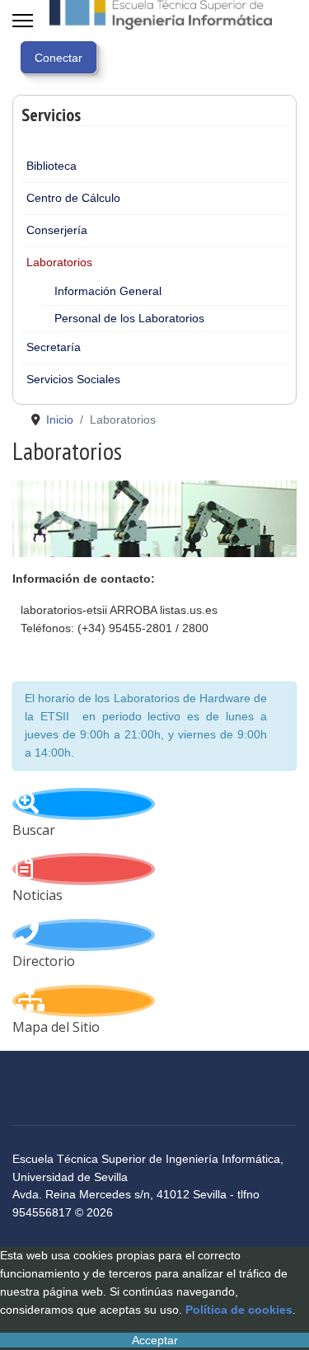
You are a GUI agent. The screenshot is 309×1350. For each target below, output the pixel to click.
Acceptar (155, 1340)
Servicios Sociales (73, 379)
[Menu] (22, 20)
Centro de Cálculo (73, 197)
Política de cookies (239, 1309)
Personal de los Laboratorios (129, 318)
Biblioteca (51, 165)
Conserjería (56, 230)
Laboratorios (59, 262)
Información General (108, 291)
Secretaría (53, 347)
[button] (275, 198)
